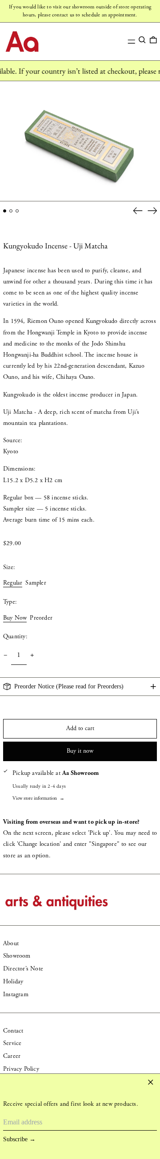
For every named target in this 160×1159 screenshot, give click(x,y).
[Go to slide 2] (10, 210)
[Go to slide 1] (4, 210)
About (11, 943)
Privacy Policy (21, 1069)
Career (11, 1056)
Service (12, 1043)
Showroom (17, 956)
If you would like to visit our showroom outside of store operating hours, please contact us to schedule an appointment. (80, 11)
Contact (13, 1031)
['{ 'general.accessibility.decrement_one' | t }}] (5, 655)
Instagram (15, 994)
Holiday (13, 982)
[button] (142, 40)
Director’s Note (23, 969)
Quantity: (15, 636)
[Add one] (32, 655)
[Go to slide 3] (17, 210)
